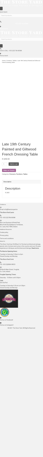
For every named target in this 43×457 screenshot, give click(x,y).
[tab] (21, 181)
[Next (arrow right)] (39, 229)
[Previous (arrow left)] (3, 229)
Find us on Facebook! (6, 320)
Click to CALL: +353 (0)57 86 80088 (11, 50)
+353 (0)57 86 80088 (21, 23)
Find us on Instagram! (6, 325)
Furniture (9, 60)
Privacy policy (4, 235)
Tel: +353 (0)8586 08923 (7, 264)
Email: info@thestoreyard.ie (9, 209)
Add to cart (14, 164)
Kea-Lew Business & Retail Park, (10, 222)
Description (7, 182)
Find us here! (4, 28)
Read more (35, 248)
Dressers (13, 174)
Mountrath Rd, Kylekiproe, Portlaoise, (11, 224)
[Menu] (1, 8)
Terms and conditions (7, 238)
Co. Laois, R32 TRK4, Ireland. (9, 226)
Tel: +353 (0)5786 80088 (7, 217)
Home (4, 60)
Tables (14, 60)
